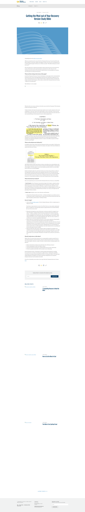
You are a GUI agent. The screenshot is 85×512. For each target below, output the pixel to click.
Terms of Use (19, 505)
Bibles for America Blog (38, 58)
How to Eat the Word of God (49, 356)
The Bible (39, 12)
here (26, 260)
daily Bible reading (35, 202)
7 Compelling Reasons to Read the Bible (50, 289)
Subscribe (54, 276)
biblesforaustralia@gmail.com (39, 506)
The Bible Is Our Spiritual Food (49, 424)
